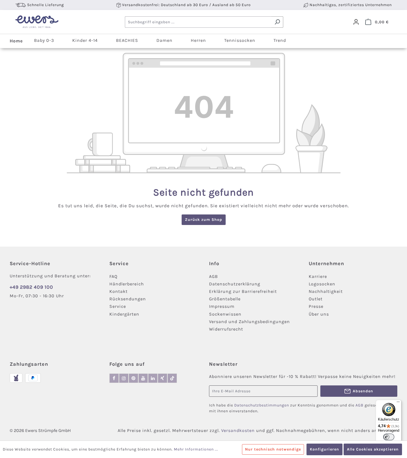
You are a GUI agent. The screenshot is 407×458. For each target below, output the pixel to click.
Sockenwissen (225, 314)
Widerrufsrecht (226, 329)
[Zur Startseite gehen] (36, 22)
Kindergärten (124, 314)
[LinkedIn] (152, 378)
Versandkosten (238, 430)
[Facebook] (114, 378)
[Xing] (162, 378)
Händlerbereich (126, 283)
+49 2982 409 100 (31, 287)
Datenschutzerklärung (234, 283)
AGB (213, 276)
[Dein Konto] (356, 21)
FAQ (113, 276)
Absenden (363, 391)
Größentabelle (225, 298)
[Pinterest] (133, 378)
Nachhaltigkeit (326, 291)
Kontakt (118, 291)
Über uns (319, 314)
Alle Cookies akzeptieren (373, 449)
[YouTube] (143, 378)
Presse (316, 306)
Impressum (222, 306)
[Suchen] (277, 22)
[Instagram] (123, 378)
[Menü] (398, 403)
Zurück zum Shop (203, 219)
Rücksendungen (127, 298)
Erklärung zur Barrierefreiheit (243, 291)
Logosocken (322, 283)
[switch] (388, 437)
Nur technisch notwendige (273, 449)
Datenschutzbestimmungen (261, 405)
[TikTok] (172, 378)
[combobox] (198, 22)
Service (117, 306)
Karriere (318, 276)
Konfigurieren (324, 449)
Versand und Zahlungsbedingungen (249, 321)
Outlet (316, 298)
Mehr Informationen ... (196, 449)
